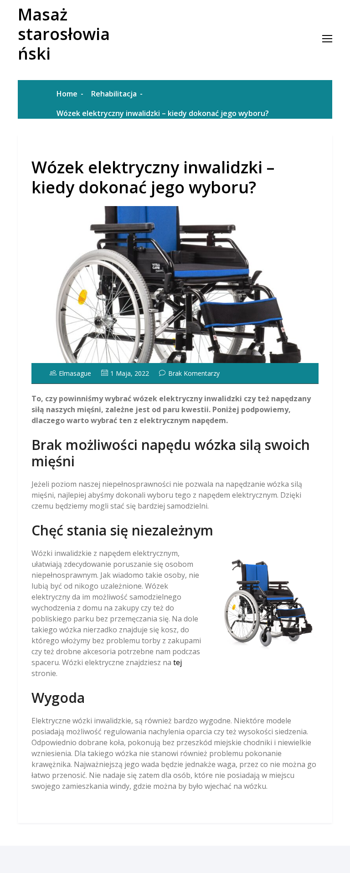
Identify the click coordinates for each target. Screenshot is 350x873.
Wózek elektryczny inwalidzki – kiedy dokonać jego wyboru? (152, 177)
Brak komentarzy (194, 373)
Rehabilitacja (114, 94)
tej (177, 662)
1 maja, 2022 (129, 373)
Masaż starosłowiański (64, 34)
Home (67, 94)
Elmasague (75, 373)
